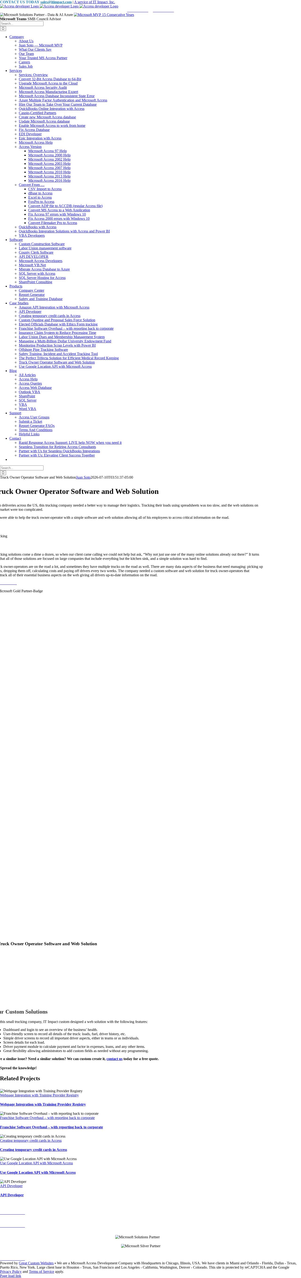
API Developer (11, 1186)
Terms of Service (41, 1272)
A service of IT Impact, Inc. (94, 2)
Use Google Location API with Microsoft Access (36, 1163)
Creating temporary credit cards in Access (31, 1140)
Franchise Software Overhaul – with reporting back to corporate (47, 1118)
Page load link (10, 1276)
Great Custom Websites (36, 1263)
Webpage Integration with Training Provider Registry (39, 1095)
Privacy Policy (11, 1272)
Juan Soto (83, 477)
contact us (115, 1059)
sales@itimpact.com (56, 2)
